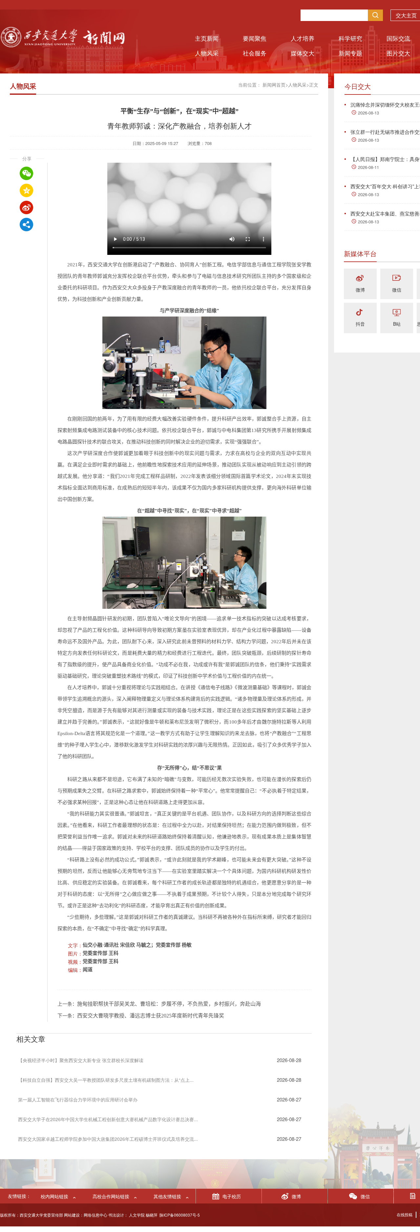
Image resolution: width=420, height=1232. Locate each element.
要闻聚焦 (254, 38)
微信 (396, 289)
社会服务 (254, 53)
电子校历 (231, 1196)
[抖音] (360, 313)
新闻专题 (350, 53)
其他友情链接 (167, 1196)
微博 (360, 289)
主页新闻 (207, 38)
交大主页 (406, 15)
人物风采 (207, 53)
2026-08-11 (368, 167)
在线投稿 (404, 1214)
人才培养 (302, 38)
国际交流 (398, 38)
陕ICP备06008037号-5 (179, 1215)
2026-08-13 (368, 113)
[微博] (360, 278)
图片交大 (398, 53)
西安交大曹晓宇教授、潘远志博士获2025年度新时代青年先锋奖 (150, 1015)
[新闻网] (62, 45)
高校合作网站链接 (111, 1196)
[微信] (396, 278)
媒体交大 (302, 53)
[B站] (396, 313)
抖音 (360, 323)
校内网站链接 (54, 1196)
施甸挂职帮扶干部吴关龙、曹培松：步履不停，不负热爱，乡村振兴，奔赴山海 (169, 1004)
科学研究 (350, 38)
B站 (397, 323)
